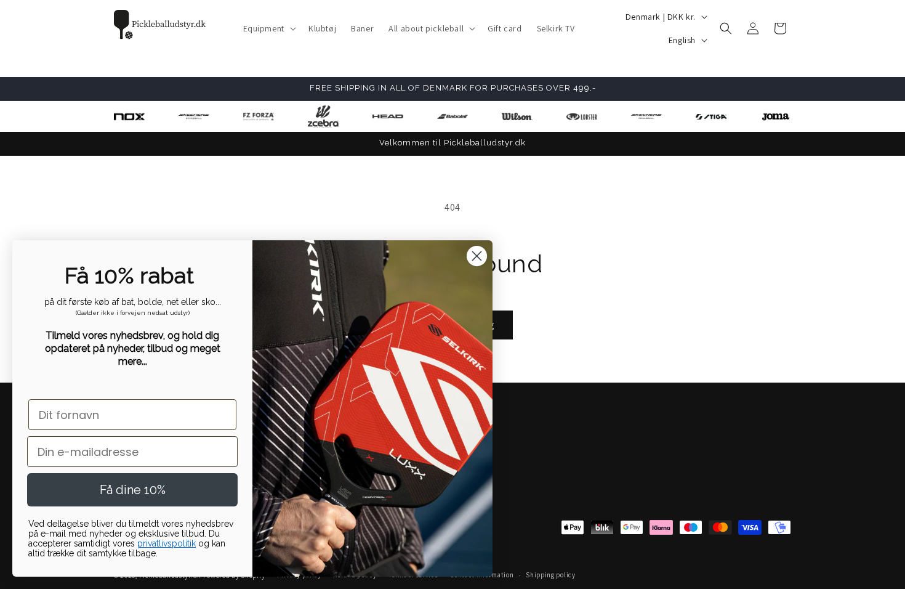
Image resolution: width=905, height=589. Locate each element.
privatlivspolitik (166, 543)
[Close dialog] (477, 256)
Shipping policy (551, 575)
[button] (268, 28)
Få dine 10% (133, 489)
